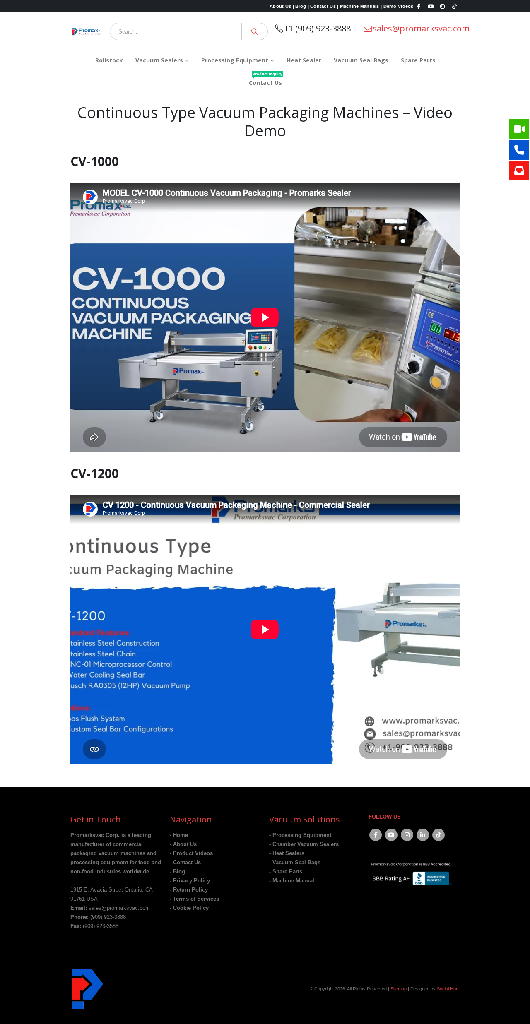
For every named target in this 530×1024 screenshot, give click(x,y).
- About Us (183, 844)
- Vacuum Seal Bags (294, 862)
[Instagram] (442, 6)
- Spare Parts (285, 872)
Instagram (407, 835)
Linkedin (423, 835)
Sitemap (398, 988)
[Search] (254, 31)
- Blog (177, 872)
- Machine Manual (291, 881)
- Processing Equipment (300, 835)
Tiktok (438, 835)
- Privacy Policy (190, 881)
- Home (179, 835)
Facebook (375, 835)
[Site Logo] (87, 31)
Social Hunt (448, 988)
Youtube (391, 835)
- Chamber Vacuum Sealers (304, 844)
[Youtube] (430, 6)
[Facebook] (419, 6)
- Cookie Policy (189, 908)
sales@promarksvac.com (421, 28)
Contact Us (265, 80)
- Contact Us (185, 862)
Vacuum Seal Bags (361, 60)
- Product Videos (191, 853)
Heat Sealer (304, 60)
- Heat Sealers (286, 853)
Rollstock (109, 60)
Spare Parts (418, 60)
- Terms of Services (194, 899)
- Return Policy (189, 890)
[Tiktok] (454, 6)
